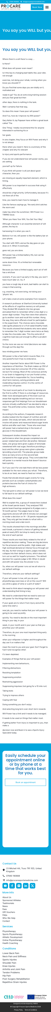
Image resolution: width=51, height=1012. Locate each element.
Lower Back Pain (10, 953)
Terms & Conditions (31, 1010)
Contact (6, 921)
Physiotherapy (9, 931)
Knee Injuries (8, 966)
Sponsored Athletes (11, 900)
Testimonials (8, 903)
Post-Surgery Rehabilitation (16, 979)
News (5, 906)
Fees (4, 909)
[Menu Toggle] (47, 7)
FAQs (4, 915)
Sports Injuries (9, 959)
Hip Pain (6, 975)
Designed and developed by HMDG (25, 1003)
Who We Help (8, 918)
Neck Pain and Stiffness (14, 956)
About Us (6, 897)
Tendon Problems (11, 972)
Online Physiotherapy (12, 940)
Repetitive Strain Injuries (14, 982)
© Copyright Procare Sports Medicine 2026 (25, 1007)
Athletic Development (12, 937)
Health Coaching (10, 943)
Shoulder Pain (9, 963)
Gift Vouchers (8, 912)
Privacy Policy (18, 1010)
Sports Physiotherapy (12, 934)
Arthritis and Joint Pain (13, 969)
